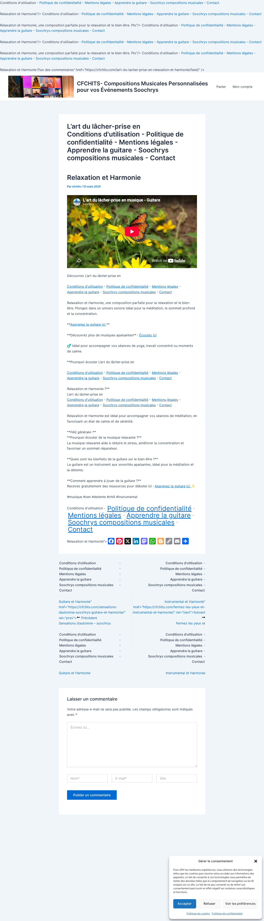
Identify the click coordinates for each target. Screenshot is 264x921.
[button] (256, 861)
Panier (221, 87)
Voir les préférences (240, 904)
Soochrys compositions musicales (176, 3)
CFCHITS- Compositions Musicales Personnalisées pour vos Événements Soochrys (142, 86)
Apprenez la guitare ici (88, 324)
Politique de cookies (198, 913)
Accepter (185, 904)
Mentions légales (98, 3)
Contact (213, 3)
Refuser (209, 904)
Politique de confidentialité (227, 913)
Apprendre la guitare (130, 3)
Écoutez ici (148, 335)
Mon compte (242, 87)
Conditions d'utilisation (103, 134)
